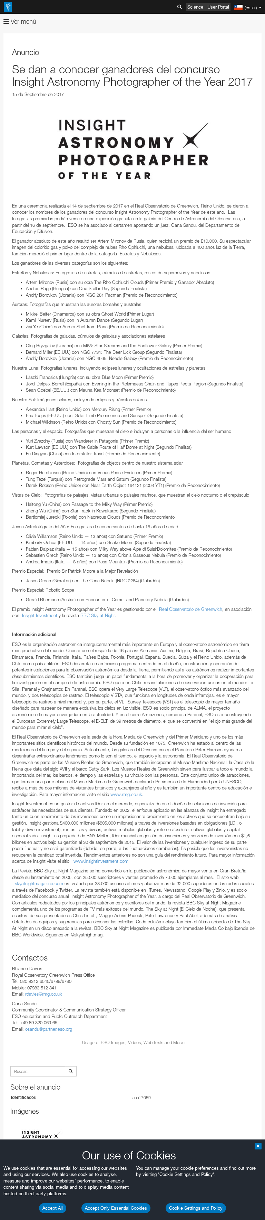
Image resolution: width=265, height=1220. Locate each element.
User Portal (218, 7)
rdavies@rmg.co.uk (43, 994)
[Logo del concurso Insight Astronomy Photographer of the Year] (133, 150)
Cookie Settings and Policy (196, 1208)
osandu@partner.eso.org (48, 1029)
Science (195, 7)
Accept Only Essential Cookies (116, 1208)
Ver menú (22, 21)
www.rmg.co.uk (126, 794)
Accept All (52, 1208)
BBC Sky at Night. (98, 615)
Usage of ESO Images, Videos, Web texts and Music (133, 1042)
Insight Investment (39, 615)
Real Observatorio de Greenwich (190, 609)
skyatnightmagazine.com (39, 883)
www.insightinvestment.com (100, 861)
